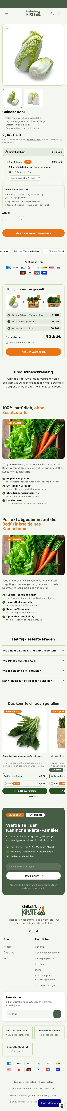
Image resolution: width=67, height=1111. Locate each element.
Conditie (39, 946)
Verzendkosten (34, 139)
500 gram (56, 770)
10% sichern (31, 875)
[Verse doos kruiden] (58, 296)
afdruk (38, 969)
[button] (6, 13)
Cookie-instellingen (45, 985)
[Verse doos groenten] (38, 296)
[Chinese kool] (18, 296)
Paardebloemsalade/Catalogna (22, 756)
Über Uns (9, 952)
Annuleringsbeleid (47, 1095)
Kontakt (8, 946)
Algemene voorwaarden (24, 1088)
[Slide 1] (31, 796)
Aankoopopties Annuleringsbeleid (45, 977)
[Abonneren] (57, 1014)
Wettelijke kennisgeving (22, 1095)
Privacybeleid (46, 1082)
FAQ (6, 958)
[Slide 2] (35, 796)
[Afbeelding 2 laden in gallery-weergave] (33, 98)
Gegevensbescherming (47, 952)
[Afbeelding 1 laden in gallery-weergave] (12, 98)
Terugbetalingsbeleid (25, 1082)
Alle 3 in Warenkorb (34, 351)
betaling (39, 964)
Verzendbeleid (47, 1088)
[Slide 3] (37, 796)
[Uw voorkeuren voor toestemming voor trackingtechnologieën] (62, 1106)
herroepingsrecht (44, 958)
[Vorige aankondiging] (5, 4)
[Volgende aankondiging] (61, 4)
